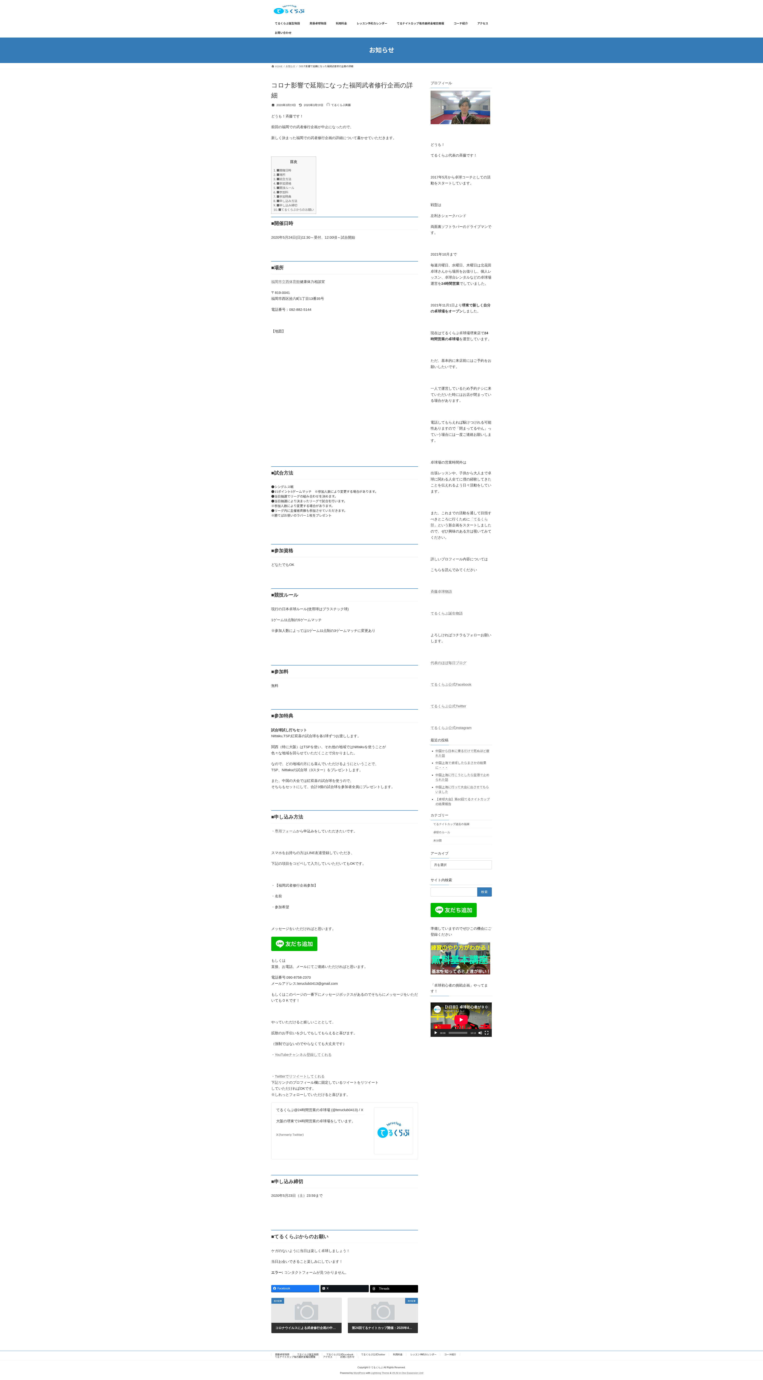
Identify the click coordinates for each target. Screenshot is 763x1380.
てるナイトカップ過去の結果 (451, 824)
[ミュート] (480, 1033)
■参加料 (280, 192)
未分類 (437, 840)
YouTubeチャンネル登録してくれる (303, 1055)
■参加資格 (282, 183)
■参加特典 (282, 196)
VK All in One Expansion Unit (407, 1373)
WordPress (359, 1373)
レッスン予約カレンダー (423, 1354)
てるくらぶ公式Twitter (448, 706)
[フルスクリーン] (487, 1033)
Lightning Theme (380, 1373)
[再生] (436, 1033)
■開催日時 (282, 170)
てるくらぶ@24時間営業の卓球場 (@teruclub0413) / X (319, 1110)
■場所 (279, 174)
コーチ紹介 (450, 1354)
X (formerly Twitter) (290, 1134)
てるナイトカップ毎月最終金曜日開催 (295, 1356)
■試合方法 (282, 179)
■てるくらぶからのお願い (293, 209)
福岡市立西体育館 (285, 282)
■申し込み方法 (285, 201)
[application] (461, 1019)
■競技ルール (283, 188)
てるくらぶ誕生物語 (447, 613)
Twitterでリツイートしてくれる (300, 1076)
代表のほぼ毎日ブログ (448, 663)
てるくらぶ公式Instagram (451, 728)
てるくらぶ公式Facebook (451, 685)
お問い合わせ (347, 1356)
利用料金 (398, 1354)
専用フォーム (285, 831)
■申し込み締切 (285, 205)
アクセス (327, 1356)
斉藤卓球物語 (441, 592)
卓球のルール (441, 832)
